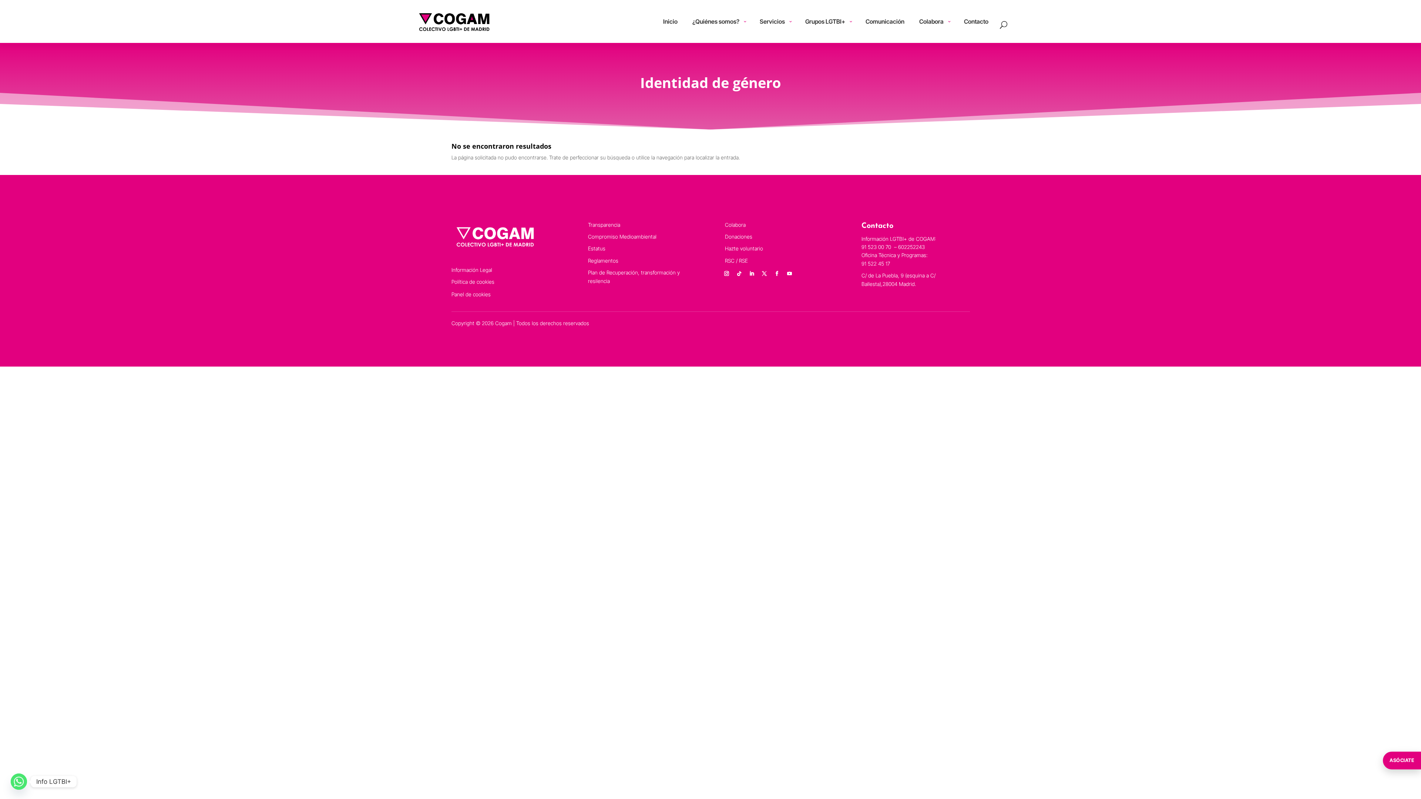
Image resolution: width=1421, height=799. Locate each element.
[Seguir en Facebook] (777, 274)
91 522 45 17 (875, 263)
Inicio (670, 21)
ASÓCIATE (1402, 760)
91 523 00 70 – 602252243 (893, 247)
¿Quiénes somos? (715, 21)
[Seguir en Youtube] (790, 274)
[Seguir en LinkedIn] (752, 274)
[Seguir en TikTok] (739, 274)
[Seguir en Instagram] (727, 274)
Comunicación (885, 21)
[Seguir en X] (764, 274)
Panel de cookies (471, 294)
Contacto (976, 21)
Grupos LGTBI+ (825, 21)
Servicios (772, 21)
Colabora (931, 21)
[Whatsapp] (19, 781)
